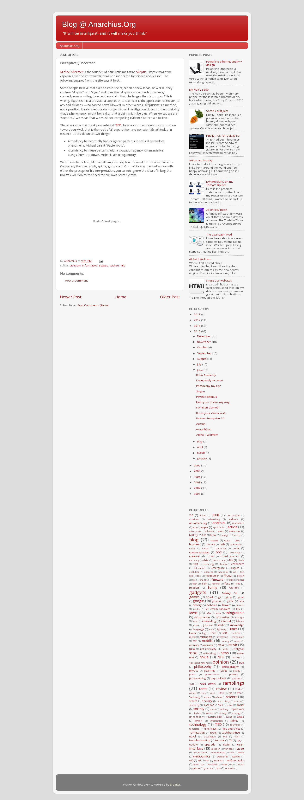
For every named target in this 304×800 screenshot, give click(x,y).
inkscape (239, 617)
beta (213, 535)
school (218, 697)
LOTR (224, 633)
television (235, 724)
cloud (205, 548)
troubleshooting (199, 740)
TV (230, 740)
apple (204, 527)
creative (194, 556)
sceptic (103, 265)
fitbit (231, 579)
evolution (194, 571)
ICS (238, 609)
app (195, 527)
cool (219, 552)
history (197, 605)
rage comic (207, 683)
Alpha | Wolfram (200, 259)
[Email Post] (101, 261)
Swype (200, 391)
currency (194, 560)
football (216, 583)
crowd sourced (229, 556)
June (200, 370)
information (202, 617)
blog (194, 540)
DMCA (240, 560)
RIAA (237, 689)
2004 (197, 477)
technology (198, 724)
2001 (197, 494)
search (193, 701)
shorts (237, 701)
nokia (204, 657)
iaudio (196, 609)
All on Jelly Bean (216, 210)
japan (196, 625)
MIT (195, 641)
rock (203, 693)
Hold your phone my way (212, 402)
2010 (197, 331)
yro (219, 768)
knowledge (237, 625)
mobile (207, 640)
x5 (232, 764)
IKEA (208, 613)
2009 (197, 465)
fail (234, 571)
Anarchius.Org (69, 45)
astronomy (195, 531)
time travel (210, 728)
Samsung (194, 697)
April (200, 447)
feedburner (212, 576)
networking (209, 653)
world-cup (198, 764)
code (236, 548)
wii (199, 760)
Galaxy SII (229, 593)
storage (223, 713)
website (236, 756)
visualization (200, 752)
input (195, 621)
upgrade (210, 744)
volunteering (218, 752)
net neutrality (208, 649)
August (202, 359)
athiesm (75, 265)
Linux (192, 633)
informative (89, 265)
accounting (234, 515)
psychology (218, 678)
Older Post (170, 296)
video (240, 748)
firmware (217, 579)
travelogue (210, 736)
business (195, 544)
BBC (204, 535)
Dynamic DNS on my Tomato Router (219, 183)
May (200, 441)
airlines (233, 519)
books (214, 540)
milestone (222, 636)
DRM (195, 564)
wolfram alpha (235, 760)
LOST (214, 633)
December (204, 336)
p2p (241, 662)
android (218, 523)
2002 (197, 488)
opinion (221, 662)
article (232, 527)
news (224, 653)
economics (237, 564)
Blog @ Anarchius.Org (99, 24)
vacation (215, 748)
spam (213, 709)
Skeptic (141, 72)
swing (229, 716)
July (199, 364)
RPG (221, 693)
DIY (231, 560)
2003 (197, 482)
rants (203, 688)
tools (213, 732)
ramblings (233, 683)
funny (212, 587)
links (233, 629)
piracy (236, 670)
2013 (197, 314)
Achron (201, 424)
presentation (212, 674)
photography (230, 667)
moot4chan (203, 429)
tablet (234, 720)
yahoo (196, 768)
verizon (228, 748)
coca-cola (220, 548)
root (212, 693)
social (240, 705)
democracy (219, 560)
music (232, 645)
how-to (226, 605)
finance (204, 579)
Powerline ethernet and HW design (224, 63)
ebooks (223, 564)
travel (192, 736)
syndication (217, 720)
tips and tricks (231, 728)
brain (227, 540)
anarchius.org (198, 523)
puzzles (236, 678)
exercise (208, 571)
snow (229, 705)
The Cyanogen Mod (219, 234)
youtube (208, 768)
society (198, 709)
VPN (231, 752)
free (238, 583)
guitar (230, 601)
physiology (209, 670)
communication (199, 552)
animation (238, 523)
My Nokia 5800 (199, 89)
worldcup (213, 764)
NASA (192, 649)
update (193, 744)
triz (225, 736)
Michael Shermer (71, 72)
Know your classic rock (211, 413)
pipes (224, 670)
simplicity (194, 705)
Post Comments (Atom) (93, 305)
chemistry (235, 544)
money (225, 641)
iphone (240, 621)
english (235, 568)
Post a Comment (76, 280)
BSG (238, 540)
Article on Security (200, 160)
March (201, 453)
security (207, 701)
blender (236, 535)
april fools (218, 527)
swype (240, 716)
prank (192, 674)
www (224, 764)
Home (120, 296)
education (199, 567)
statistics (210, 713)
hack (241, 601)
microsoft (206, 637)
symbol (198, 720)
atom (221, 531)
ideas (193, 613)
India (218, 613)
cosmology (234, 552)
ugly (239, 740)
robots (192, 693)
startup (197, 713)
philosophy (203, 666)
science (114, 265)
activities (194, 519)
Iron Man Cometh (207, 407)
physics (193, 670)
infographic (235, 613)
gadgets (197, 592)
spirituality (238, 709)
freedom (194, 587)
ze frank (229, 768)
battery (193, 535)
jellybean (208, 625)
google (198, 601)
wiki (207, 760)
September (204, 353)
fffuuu (228, 576)
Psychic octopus (206, 397)
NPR (221, 657)
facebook (223, 571)
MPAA (221, 645)
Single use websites (219, 280)
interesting (209, 621)
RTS (239, 693)
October (202, 347)
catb (222, 544)
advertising (214, 519)
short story (224, 701)
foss (227, 583)
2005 (197, 471)
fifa (194, 579)
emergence (218, 568)
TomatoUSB (197, 732)
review (221, 688)
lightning (221, 629)
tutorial (219, 740)
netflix (225, 649)
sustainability (215, 716)
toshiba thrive (231, 732)
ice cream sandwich (218, 609)
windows (218, 760)
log (204, 633)
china (192, 548)
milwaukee (238, 636)
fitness (240, 579)
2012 (197, 320)
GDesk (209, 597)
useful (226, 744)
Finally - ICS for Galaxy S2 (222, 135)
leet (210, 629)
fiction (240, 575)
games (194, 597)
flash (195, 583)
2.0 (191, 515)
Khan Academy (206, 375)
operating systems (199, 662)
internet (226, 621)
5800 (215, 515)
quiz (191, 683)
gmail (241, 597)
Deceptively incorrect (209, 380)
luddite (236, 633)
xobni (241, 764)
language (198, 629)
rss (230, 693)
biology (224, 535)
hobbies (212, 605)
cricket (210, 556)
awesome (234, 531)
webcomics (201, 756)
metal (192, 636)
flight (204, 583)
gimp (228, 597)
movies (208, 645)
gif (219, 597)
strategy (236, 713)
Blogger (175, 784)
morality (194, 645)
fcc (199, 576)
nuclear (236, 657)
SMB (220, 705)
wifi (191, 760)
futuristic (234, 587)
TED (118, 125)
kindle (221, 625)
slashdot (208, 705)
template (194, 728)
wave (241, 752)
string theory (196, 716)
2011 (197, 326)
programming (197, 678)
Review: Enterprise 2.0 (210, 418)
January (202, 458)
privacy (233, 674)
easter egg (208, 564)
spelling (224, 709)
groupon (217, 601)
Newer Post (70, 296)
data (205, 560)
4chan (203, 515)
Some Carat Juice (217, 111)
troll (237, 736)
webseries (222, 756)
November (204, 342)
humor (240, 605)
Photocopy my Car (208, 386)
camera (211, 544)
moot (237, 641)
